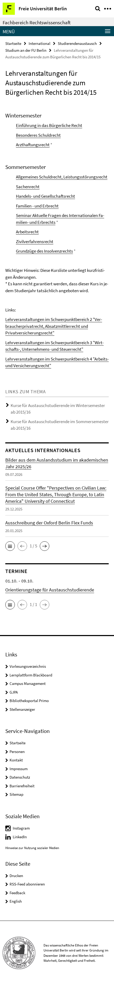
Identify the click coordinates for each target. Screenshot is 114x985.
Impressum (19, 768)
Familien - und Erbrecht (37, 206)
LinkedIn (20, 836)
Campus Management (28, 683)
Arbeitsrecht (27, 232)
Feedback (17, 892)
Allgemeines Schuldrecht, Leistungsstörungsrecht (61, 177)
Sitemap (16, 794)
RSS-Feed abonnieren (27, 884)
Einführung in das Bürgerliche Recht (49, 125)
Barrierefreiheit (22, 785)
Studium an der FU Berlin (25, 50)
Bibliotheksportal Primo (29, 700)
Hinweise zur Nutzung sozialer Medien (32, 848)
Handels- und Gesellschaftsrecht (45, 196)
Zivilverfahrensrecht (34, 241)
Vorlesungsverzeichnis (28, 666)
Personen (17, 751)
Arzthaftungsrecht (33, 145)
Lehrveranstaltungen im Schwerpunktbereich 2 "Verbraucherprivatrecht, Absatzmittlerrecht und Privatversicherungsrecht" (53, 326)
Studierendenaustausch (77, 43)
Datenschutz (20, 777)
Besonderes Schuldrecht (38, 135)
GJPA (14, 692)
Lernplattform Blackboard (31, 675)
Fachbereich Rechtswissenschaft (37, 22)
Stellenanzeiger (22, 709)
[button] (10, 546)
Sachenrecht (28, 187)
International (39, 43)
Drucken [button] (16, 875)
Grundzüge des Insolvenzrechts (44, 251)
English (16, 901)
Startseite (13, 43)
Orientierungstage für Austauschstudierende (49, 590)
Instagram (21, 828)
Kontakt (16, 760)
